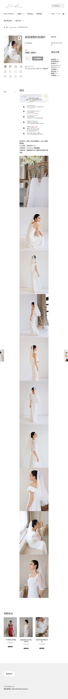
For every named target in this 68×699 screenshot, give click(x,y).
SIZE (26, 50)
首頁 (7, 27)
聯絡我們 (9, 674)
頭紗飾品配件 (8, 20)
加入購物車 (37, 58)
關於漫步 (18, 20)
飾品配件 (45, 68)
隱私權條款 (7, 689)
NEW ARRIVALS (9, 14)
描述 (5, 92)
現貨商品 (30, 14)
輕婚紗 (20, 14)
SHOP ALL (39, 68)
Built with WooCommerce (20, 689)
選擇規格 (10, 646)
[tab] (10, 91)
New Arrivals (13, 27)
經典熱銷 (39, 14)
